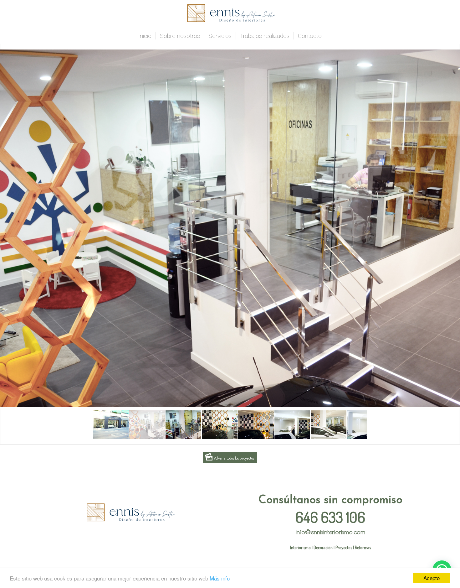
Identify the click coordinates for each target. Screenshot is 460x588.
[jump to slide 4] (220, 424)
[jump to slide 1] (111, 424)
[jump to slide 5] (256, 424)
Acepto (431, 578)
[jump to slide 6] (292, 424)
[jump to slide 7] (328, 424)
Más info (220, 578)
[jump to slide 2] (147, 424)
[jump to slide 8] (365, 424)
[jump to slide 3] (183, 424)
